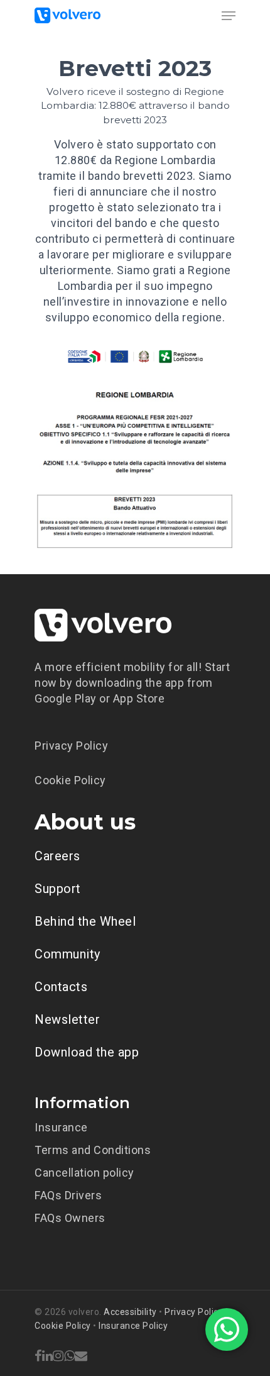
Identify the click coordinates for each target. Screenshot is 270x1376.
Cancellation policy (84, 1172)
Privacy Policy (71, 745)
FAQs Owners (70, 1217)
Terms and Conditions (93, 1150)
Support (58, 888)
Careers (57, 855)
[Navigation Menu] (228, 15)
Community (67, 954)
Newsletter (67, 1019)
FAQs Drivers (68, 1195)
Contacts (61, 986)
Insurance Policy (133, 1326)
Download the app (87, 1052)
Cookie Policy (70, 780)
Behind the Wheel (85, 921)
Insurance (61, 1127)
